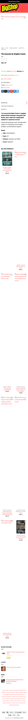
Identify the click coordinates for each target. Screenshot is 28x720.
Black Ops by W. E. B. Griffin (20, 267)
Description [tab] (4, 102)
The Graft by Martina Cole (7, 635)
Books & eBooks (13, 48)
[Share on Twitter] (8, 91)
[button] (23, 8)
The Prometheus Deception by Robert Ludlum (7, 170)
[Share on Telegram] (17, 91)
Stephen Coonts (6, 87)
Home (2, 48)
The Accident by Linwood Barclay (7, 389)
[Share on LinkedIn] (14, 91)
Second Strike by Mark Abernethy (21, 537)
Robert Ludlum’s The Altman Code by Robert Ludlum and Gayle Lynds (7, 513)
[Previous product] (5, 59)
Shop (6, 48)
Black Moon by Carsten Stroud (21, 512)
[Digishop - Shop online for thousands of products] (11, 8)
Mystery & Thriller (8, 85)
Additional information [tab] (7, 106)
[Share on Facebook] (2, 91)
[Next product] (2, 59)
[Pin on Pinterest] (11, 91)
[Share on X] (5, 91)
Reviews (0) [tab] (4, 109)
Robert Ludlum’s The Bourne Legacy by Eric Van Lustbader (21, 390)
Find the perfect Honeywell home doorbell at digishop (14, 680)
